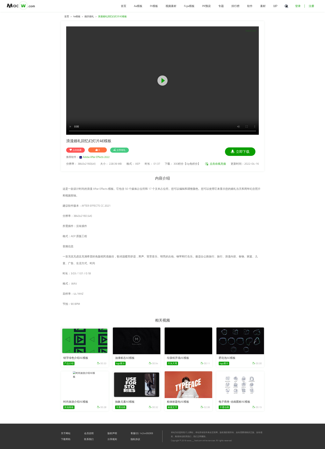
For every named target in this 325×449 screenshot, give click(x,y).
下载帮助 (65, 439)
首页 (66, 16)
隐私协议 (135, 439)
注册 (311, 6)
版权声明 (112, 433)
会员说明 (89, 433)
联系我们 (89, 439)
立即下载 (243, 152)
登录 (298, 6)
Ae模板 (76, 16)
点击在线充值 (217, 163)
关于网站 (65, 433)
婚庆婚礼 (89, 16)
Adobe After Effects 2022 (96, 157)
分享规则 (112, 439)
